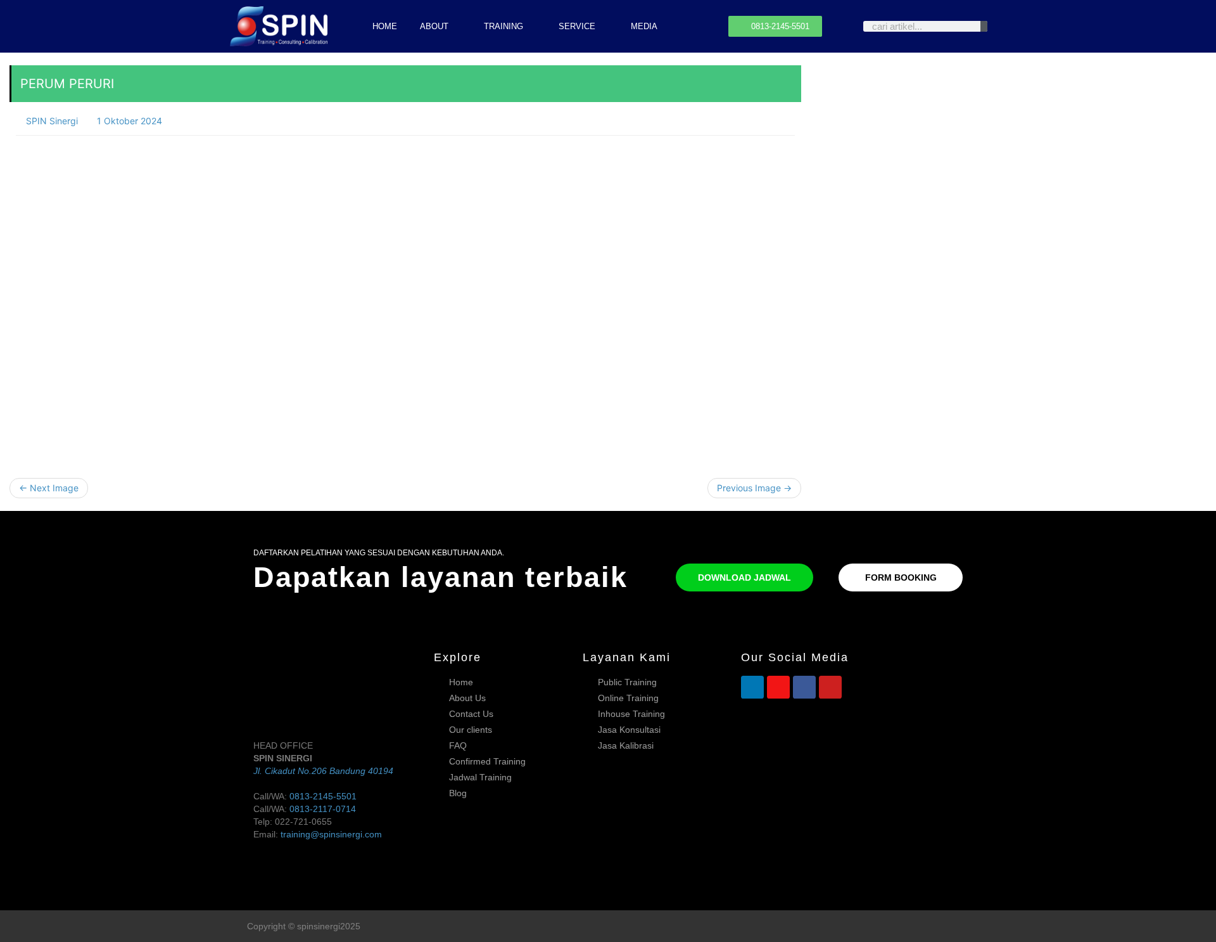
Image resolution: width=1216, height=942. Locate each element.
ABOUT (434, 26)
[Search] (983, 26)
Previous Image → (754, 487)
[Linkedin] (752, 687)
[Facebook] (804, 687)
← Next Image (49, 487)
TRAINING (503, 26)
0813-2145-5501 (323, 796)
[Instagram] (778, 687)
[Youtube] (830, 687)
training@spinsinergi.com (331, 834)
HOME (384, 26)
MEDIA (644, 26)
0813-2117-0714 (322, 809)
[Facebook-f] (939, 926)
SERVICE (577, 26)
